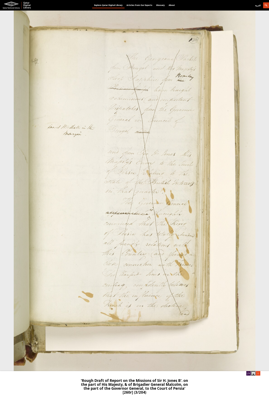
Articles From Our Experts (139, 5)
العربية (258, 5)
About (172, 5)
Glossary (160, 5)
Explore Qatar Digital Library (108, 5)
